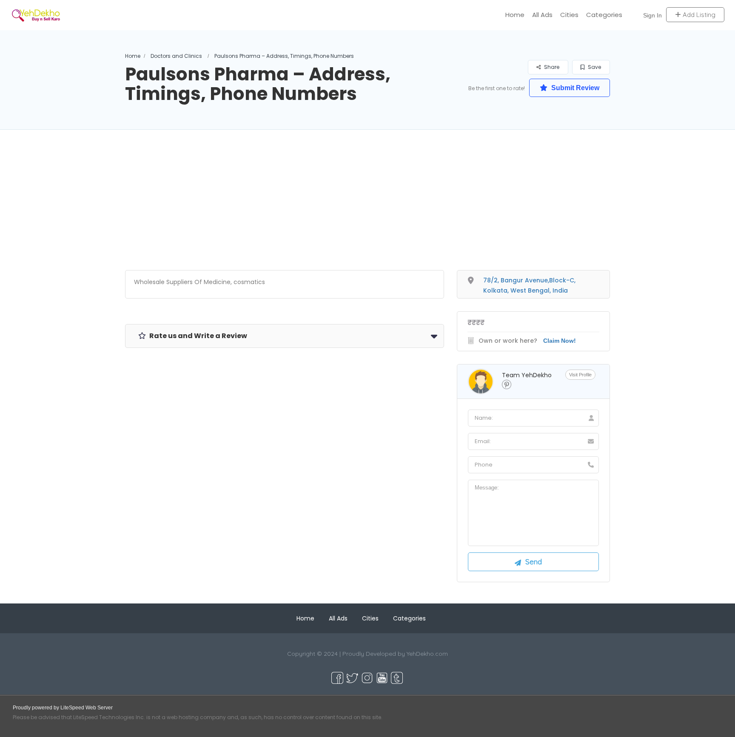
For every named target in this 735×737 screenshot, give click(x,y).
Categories (604, 14)
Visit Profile (580, 374)
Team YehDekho (527, 375)
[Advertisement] (367, 210)
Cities (569, 14)
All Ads (542, 14)
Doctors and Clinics (176, 56)
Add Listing (698, 15)
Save (594, 67)
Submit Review (574, 87)
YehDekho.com (427, 653)
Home (514, 14)
